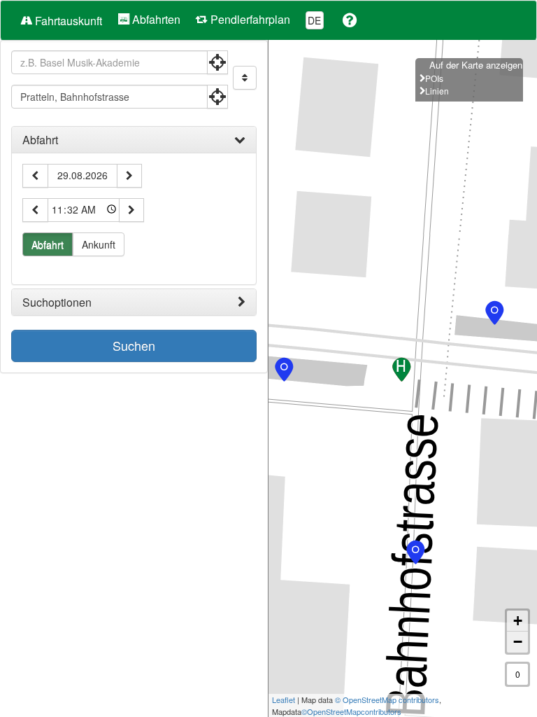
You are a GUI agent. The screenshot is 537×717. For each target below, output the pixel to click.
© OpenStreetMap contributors (387, 699)
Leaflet (283, 699)
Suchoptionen (57, 302)
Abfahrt (40, 140)
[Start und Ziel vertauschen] (245, 78)
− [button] (517, 641)
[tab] (134, 140)
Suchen (134, 345)
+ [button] (517, 620)
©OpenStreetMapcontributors (351, 711)
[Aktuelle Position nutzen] (217, 62)
